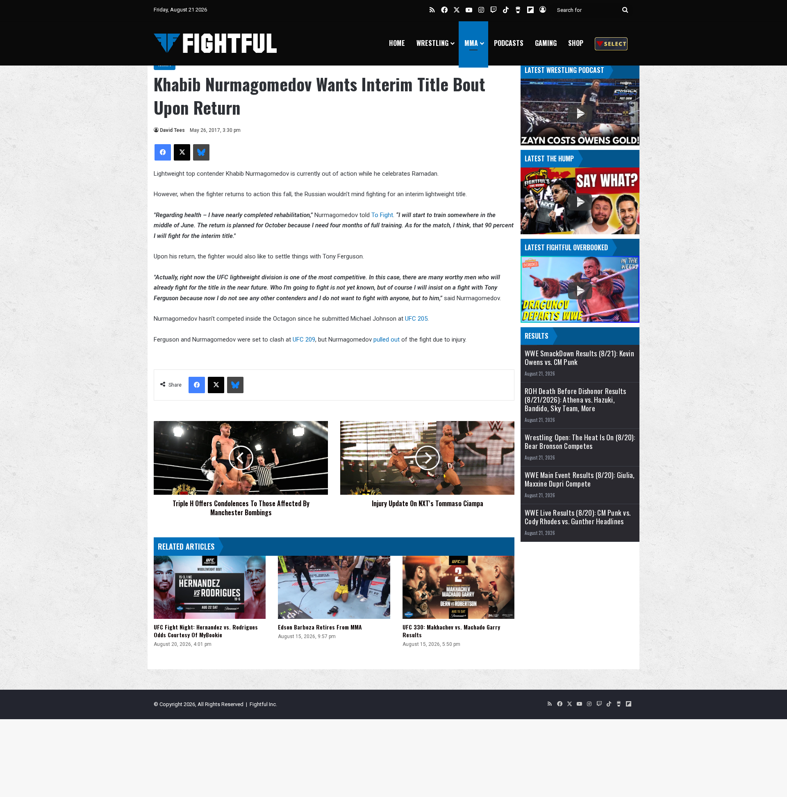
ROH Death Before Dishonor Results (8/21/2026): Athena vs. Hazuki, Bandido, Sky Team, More (575, 399)
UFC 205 (416, 318)
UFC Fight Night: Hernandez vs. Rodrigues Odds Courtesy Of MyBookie (206, 631)
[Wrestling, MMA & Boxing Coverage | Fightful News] (215, 43)
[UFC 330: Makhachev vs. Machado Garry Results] (458, 587)
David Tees (172, 130)
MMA (471, 43)
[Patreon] (611, 43)
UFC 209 (304, 339)
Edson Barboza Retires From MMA (320, 627)
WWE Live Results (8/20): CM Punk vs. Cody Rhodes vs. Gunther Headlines (577, 516)
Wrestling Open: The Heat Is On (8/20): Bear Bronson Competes (580, 441)
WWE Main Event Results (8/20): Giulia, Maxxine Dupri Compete (580, 479)
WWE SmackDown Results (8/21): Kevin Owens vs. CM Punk (579, 357)
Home (397, 43)
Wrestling (432, 43)
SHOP (575, 43)
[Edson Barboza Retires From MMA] (334, 587)
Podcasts (508, 43)
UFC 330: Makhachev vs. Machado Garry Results (451, 631)
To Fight (382, 215)
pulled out (386, 339)
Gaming (546, 43)
